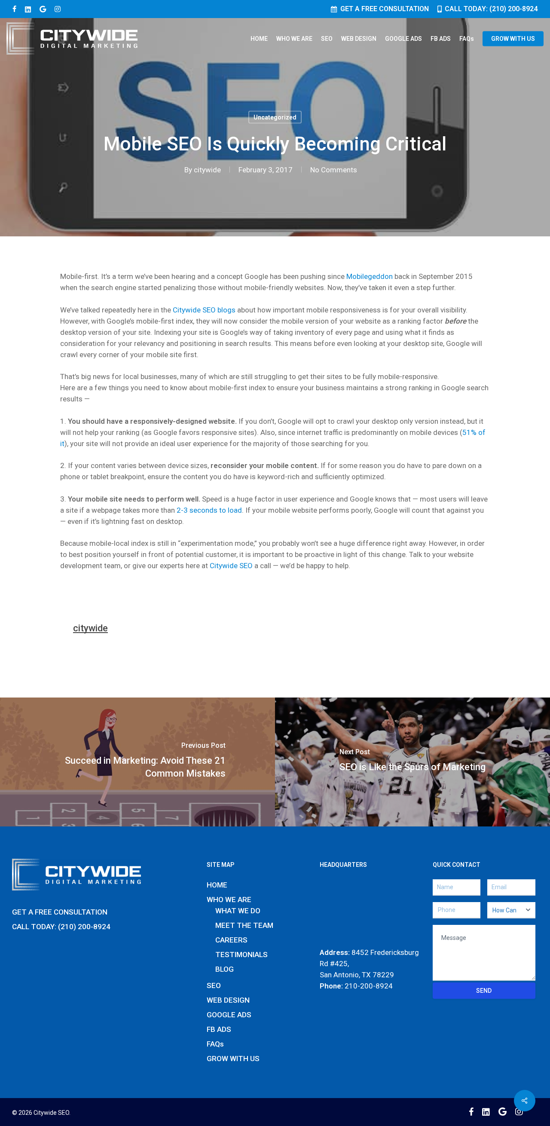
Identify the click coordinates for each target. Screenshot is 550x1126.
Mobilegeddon (369, 276)
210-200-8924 (369, 986)
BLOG (224, 969)
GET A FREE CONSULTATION (59, 912)
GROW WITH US (233, 1058)
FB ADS (219, 1029)
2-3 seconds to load (209, 510)
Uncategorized (275, 117)
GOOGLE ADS (229, 1014)
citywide (207, 169)
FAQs (215, 1044)
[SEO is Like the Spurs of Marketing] (412, 762)
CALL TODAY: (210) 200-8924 (61, 926)
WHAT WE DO (237, 910)
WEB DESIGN (228, 1000)
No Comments (333, 169)
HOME (217, 885)
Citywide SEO (194, 310)
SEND (484, 990)
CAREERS (231, 940)
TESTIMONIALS (241, 954)
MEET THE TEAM (244, 925)
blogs (226, 310)
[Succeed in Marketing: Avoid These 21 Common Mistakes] (137, 762)
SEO (214, 985)
